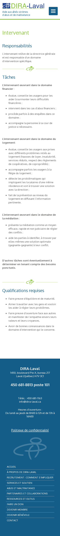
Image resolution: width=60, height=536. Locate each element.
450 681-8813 (22, 384)
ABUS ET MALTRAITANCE (21, 488)
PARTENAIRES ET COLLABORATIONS (27, 493)
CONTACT (12, 520)
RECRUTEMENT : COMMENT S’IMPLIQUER (30, 477)
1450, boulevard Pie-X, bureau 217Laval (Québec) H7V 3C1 (30, 374)
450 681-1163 (34, 398)
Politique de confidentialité (30, 430)
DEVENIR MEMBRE (17, 509)
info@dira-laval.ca (30, 401)
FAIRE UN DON (15, 504)
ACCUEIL (11, 466)
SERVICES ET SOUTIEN (19, 482)
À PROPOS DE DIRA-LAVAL (21, 472)
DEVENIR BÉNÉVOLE (18, 514)
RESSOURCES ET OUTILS (21, 498)
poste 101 (41, 384)
